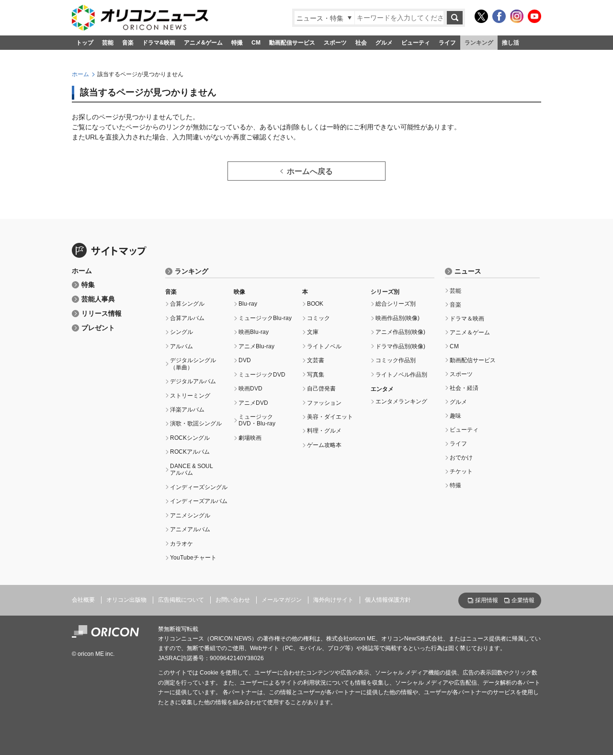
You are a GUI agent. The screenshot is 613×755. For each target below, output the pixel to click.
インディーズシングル (198, 487)
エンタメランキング (401, 401)
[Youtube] (534, 16)
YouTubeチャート (193, 557)
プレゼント (98, 328)
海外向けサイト (333, 599)
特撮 (237, 42)
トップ (84, 42)
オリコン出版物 (126, 599)
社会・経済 (464, 388)
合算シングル (187, 303)
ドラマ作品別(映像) (400, 346)
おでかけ (461, 457)
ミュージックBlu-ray (265, 318)
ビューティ (415, 42)
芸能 (108, 42)
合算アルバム (187, 318)
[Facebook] (499, 16)
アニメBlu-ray (256, 346)
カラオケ (181, 543)
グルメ (384, 42)
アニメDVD (253, 403)
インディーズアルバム (198, 501)
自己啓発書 (321, 388)
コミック (318, 318)
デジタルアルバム (193, 381)
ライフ (447, 42)
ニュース (467, 271)
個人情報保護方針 (388, 599)
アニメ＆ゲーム (470, 332)
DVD (244, 360)
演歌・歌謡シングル (196, 423)
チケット (461, 471)
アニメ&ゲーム (203, 42)
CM (256, 42)
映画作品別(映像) (397, 318)
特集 (88, 284)
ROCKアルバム (190, 451)
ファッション (324, 403)
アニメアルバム (190, 529)
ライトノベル (324, 346)
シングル (181, 332)
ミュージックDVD (261, 374)
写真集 (315, 374)
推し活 (510, 42)
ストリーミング (190, 395)
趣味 (455, 416)
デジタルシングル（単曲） (193, 363)
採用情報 (486, 600)
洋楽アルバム (187, 409)
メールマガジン (281, 599)
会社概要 (83, 599)
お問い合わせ (233, 599)
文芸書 (315, 360)
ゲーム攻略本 (324, 445)
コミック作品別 (395, 360)
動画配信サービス (292, 42)
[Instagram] (516, 16)
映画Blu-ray (253, 332)
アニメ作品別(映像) (400, 332)
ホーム (80, 74)
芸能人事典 (98, 299)
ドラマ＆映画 (467, 318)
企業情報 (522, 600)
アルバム (181, 346)
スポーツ (335, 42)
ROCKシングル (190, 438)
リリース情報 (101, 313)
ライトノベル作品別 (401, 374)
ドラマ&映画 (158, 42)
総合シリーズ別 (395, 303)
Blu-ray (247, 303)
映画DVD (250, 388)
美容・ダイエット (330, 416)
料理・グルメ (324, 430)
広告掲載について (181, 599)
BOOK (315, 303)
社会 (361, 42)
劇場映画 (249, 438)
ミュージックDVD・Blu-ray (256, 420)
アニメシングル (190, 515)
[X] (481, 16)
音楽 (128, 42)
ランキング (479, 42)
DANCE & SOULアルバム (191, 469)
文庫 (312, 332)
